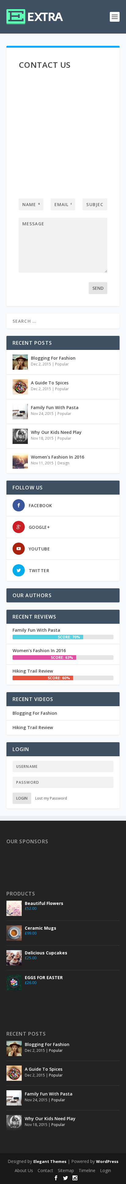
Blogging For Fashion (53, 358)
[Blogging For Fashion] (20, 362)
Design (63, 463)
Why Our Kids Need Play (56, 432)
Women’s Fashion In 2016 (57, 457)
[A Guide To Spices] (20, 386)
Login (22, 798)
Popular (62, 364)
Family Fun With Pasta (55, 407)
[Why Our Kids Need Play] (20, 436)
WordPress (107, 1161)
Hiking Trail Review (33, 671)
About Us (24, 1170)
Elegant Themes (49, 1161)
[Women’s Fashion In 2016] (20, 461)
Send (98, 288)
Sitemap (66, 1170)
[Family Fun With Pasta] (20, 411)
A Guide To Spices (50, 383)
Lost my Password (51, 798)
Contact (45, 1170)
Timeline (87, 1170)
